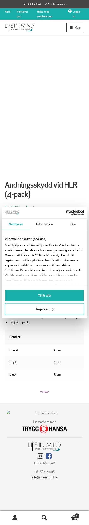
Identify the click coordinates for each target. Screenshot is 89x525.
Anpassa (42, 309)
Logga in (76, 14)
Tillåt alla (44, 295)
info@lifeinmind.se (44, 477)
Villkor (44, 392)
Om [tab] (73, 224)
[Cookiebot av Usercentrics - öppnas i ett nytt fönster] (66, 212)
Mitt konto (15, 518)
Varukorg (68, 514)
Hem (7, 12)
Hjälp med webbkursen (44, 14)
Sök (44, 518)
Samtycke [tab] (16, 224)
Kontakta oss (22, 14)
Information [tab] (44, 224)
